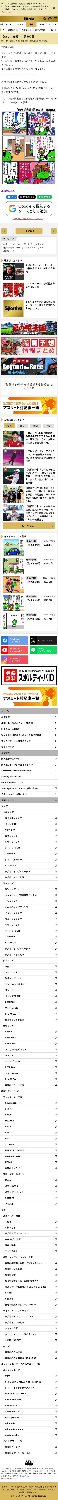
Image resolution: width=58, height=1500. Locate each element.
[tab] (9, 24)
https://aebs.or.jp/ (9, 1478)
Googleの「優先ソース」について (28, 218)
